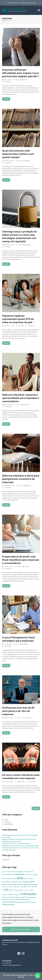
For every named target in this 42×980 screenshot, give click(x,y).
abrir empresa (19, 871)
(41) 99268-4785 (13, 3)
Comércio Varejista (7, 874)
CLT (33, 871)
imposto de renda (30, 884)
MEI (6, 889)
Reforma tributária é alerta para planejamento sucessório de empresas (20, 479)
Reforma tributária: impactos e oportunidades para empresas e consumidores (20, 398)
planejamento (32, 897)
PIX (27, 897)
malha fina (34, 887)
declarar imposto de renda (9, 878)
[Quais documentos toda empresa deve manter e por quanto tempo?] (21, 128)
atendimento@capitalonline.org (11, 965)
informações (23, 887)
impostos (16, 886)
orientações (28, 894)
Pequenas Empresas (8, 897)
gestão (32, 882)
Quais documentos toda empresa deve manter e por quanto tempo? (18, 154)
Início (3, 21)
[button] (39, 10)
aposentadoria (27, 871)
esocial (20, 882)
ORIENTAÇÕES (23, 80)
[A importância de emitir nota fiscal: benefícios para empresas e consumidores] (21, 534)
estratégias (26, 882)
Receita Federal (24, 899)
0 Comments (7, 81)
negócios (31, 890)
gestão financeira (18, 884)
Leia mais (6, 99)
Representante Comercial (24, 902)
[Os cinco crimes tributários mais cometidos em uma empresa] (21, 757)
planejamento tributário (8, 899)
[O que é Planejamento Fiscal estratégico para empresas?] (21, 614)
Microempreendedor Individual (20, 890)
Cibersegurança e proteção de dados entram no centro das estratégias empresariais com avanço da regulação (19, 236)
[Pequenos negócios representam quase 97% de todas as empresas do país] (21, 293)
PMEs (17, 899)
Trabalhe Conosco (25, 3)
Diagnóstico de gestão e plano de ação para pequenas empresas (20, 846)
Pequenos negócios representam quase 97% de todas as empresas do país (18, 319)
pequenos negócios (20, 897)
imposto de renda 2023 (8, 886)
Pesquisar (36, 808)
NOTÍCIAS (21, 326)
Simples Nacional (8, 904)
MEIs (10, 890)
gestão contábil (7, 884)
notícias (10, 894)
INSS (29, 886)
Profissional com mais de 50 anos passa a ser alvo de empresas (18, 711)
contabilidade (18, 874)
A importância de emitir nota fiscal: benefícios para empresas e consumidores (20, 560)
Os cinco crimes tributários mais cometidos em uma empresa (20, 776)
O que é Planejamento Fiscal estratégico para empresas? (18, 639)
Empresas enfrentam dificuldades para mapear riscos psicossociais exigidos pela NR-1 (20, 73)
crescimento (28, 874)
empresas (14, 882)
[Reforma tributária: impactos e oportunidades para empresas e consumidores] (21, 372)
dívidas (26, 878)
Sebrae (33, 902)
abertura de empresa (8, 872)
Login (34, 3)
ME (3, 890)
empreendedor (6, 882)
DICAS (17, 80)
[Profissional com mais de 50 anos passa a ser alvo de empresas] (21, 689)
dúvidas (31, 878)
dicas (20, 878)
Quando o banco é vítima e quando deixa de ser (16, 843)
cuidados (35, 874)
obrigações (17, 894)
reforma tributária (9, 902)
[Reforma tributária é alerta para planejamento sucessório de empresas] (21, 453)
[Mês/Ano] (6, 860)
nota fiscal (5, 894)
